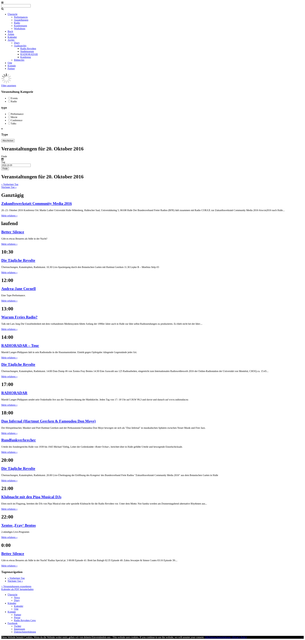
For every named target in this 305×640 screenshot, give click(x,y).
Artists (11, 34)
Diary (17, 42)
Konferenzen (20, 25)
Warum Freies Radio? (19, 317)
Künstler (12, 603)
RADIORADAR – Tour (20, 345)
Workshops (19, 28)
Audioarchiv (20, 45)
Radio (17, 22)
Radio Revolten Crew (25, 620)
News (17, 597)
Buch (10, 31)
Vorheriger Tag (9, 184)
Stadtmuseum (27, 51)
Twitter (17, 626)
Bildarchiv (19, 60)
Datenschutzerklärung (25, 631)
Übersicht (12, 14)
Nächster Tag (9, 187)
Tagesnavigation (12, 572)
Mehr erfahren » (9, 215)
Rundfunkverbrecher (18, 440)
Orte (10, 62)
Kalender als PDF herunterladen (17, 589)
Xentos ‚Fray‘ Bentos (18, 525)
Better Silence (12, 232)
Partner (11, 68)
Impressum (19, 629)
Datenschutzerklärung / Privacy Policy (228, 637)
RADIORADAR (29, 54)
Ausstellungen (21, 20)
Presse (17, 617)
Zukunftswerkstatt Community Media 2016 (36, 203)
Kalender (12, 37)
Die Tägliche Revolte (18, 260)
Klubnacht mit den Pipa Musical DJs (31, 497)
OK (207, 637)
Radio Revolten (28, 48)
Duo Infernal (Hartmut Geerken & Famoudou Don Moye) (48, 421)
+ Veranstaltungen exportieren (16, 586)
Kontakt (12, 65)
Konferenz (25, 57)
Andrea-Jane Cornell (18, 289)
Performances (21, 17)
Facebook (12, 623)
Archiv (11, 40)
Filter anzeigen (8, 85)
